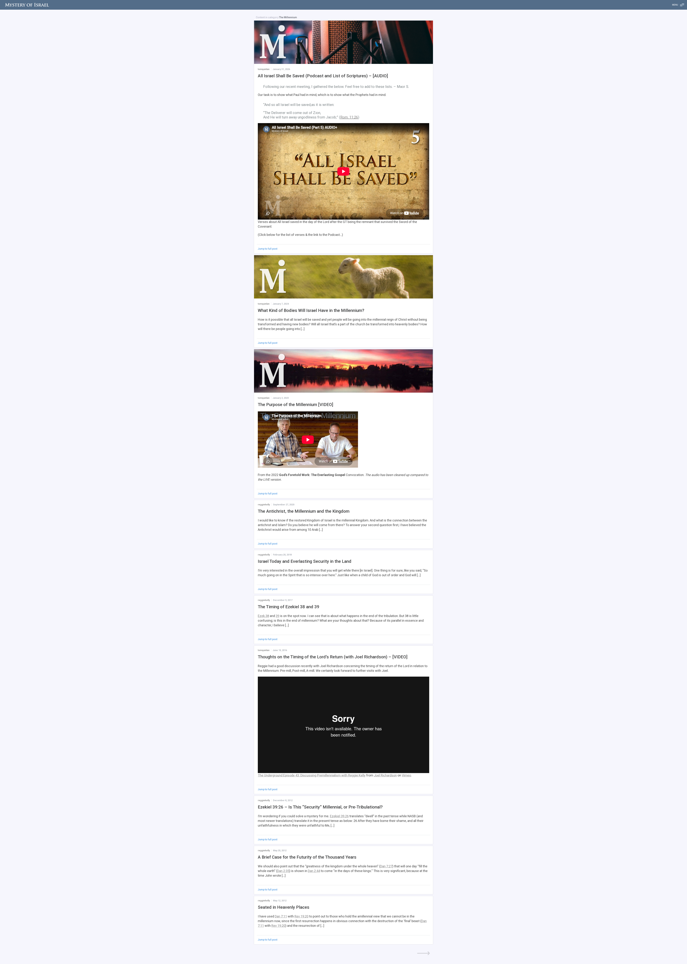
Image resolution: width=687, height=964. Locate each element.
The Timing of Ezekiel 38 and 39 (288, 606)
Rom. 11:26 (349, 117)
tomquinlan (263, 69)
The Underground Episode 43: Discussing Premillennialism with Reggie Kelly (312, 775)
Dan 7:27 (386, 866)
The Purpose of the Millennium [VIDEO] (295, 404)
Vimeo (406, 775)
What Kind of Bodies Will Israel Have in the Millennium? (311, 310)
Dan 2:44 (314, 871)
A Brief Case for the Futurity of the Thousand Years (307, 857)
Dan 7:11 (281, 916)
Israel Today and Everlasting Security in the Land (304, 561)
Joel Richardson (385, 775)
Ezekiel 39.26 (339, 816)
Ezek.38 (263, 616)
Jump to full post (267, 248)
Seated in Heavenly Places (283, 907)
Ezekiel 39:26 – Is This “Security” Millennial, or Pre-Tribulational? (320, 807)
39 (277, 616)
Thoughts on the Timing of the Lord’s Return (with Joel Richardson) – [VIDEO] (332, 656)
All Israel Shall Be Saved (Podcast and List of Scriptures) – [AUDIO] (323, 75)
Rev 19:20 (301, 916)
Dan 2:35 (283, 871)
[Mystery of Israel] (27, 5)
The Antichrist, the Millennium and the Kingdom (303, 511)
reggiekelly (264, 504)
